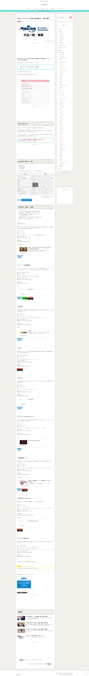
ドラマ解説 (19, 592)
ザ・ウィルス (25, 90)
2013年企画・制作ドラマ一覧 (27, 86)
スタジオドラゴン (24, 592)
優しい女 (24, 96)
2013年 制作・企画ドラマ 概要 (27, 88)
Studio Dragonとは (26, 84)
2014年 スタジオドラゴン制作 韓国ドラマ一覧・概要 (27, 568)
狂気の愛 (24, 93)
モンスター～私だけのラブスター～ (28, 98)
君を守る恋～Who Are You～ (27, 101)
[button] (71, 17)
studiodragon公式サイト (48, 196)
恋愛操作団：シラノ (25, 99)
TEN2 (23, 95)
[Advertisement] (35, 50)
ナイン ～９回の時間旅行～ (27, 92)
